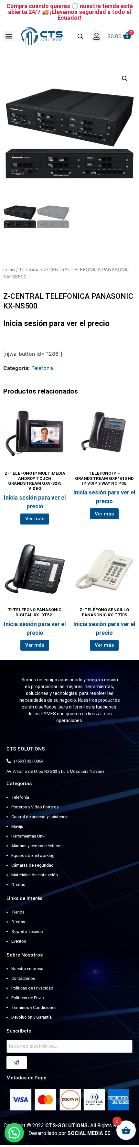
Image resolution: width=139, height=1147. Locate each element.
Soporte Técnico (27, 931)
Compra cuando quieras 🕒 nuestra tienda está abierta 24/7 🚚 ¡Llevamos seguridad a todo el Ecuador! (69, 12)
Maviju (17, 826)
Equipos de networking (33, 855)
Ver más (34, 519)
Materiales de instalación (34, 874)
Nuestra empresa (27, 968)
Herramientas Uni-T (29, 836)
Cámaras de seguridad (32, 865)
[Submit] (16, 1062)
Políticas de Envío (27, 997)
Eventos (18, 941)
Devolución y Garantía (31, 1017)
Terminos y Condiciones (34, 1007)
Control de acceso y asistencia (40, 816)
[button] (8, 36)
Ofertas (18, 884)
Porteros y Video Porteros (35, 807)
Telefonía (29, 270)
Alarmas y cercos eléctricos (37, 845)
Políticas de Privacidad (32, 988)
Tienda (18, 912)
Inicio (9, 270)
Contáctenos (23, 978)
